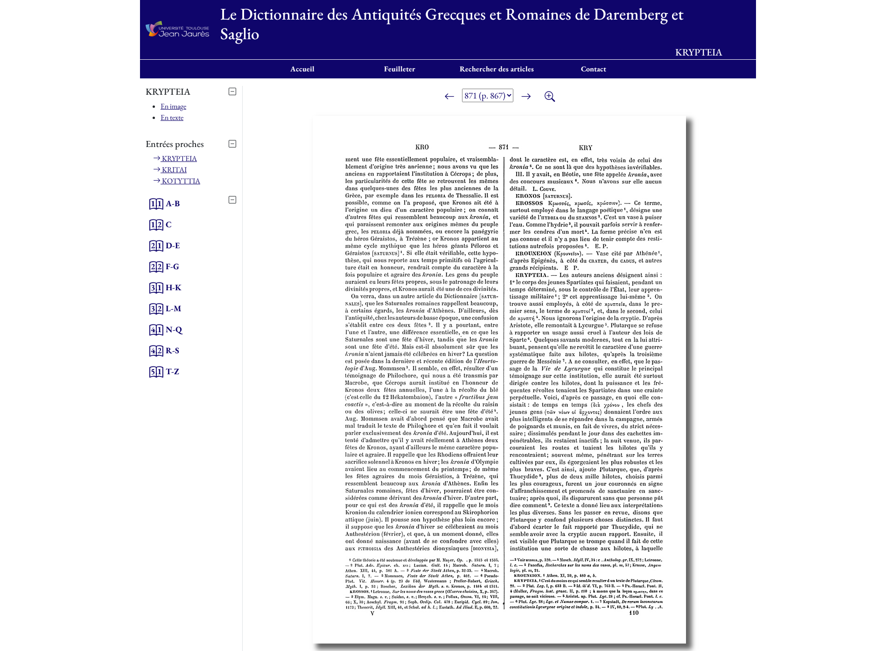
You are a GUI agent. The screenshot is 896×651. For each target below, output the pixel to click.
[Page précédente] (449, 97)
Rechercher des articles (497, 69)
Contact (593, 69)
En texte (172, 117)
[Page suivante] (526, 97)
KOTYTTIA (180, 181)
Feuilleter (399, 69)
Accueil (302, 69)
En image (173, 106)
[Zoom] (550, 97)
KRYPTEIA (179, 158)
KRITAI (174, 170)
